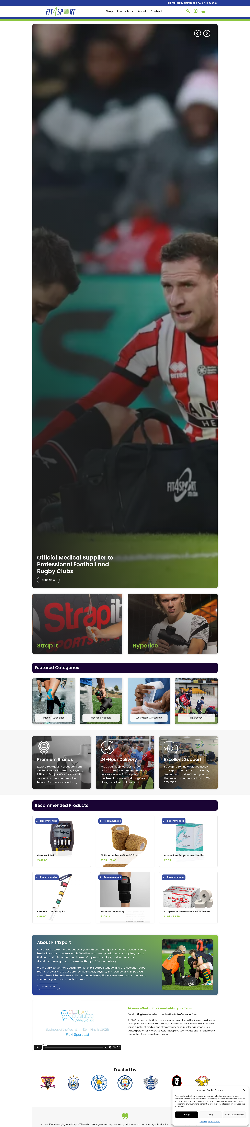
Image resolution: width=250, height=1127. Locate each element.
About (142, 11)
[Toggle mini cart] (203, 11)
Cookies (203, 1121)
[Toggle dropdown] (132, 11)
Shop (109, 11)
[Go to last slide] (197, 33)
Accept (187, 1114)
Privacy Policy (214, 1121)
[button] (244, 1090)
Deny (210, 1114)
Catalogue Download (184, 2)
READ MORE (48, 580)
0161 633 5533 (210, 2)
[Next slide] (207, 33)
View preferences (234, 1114)
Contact (156, 11)
